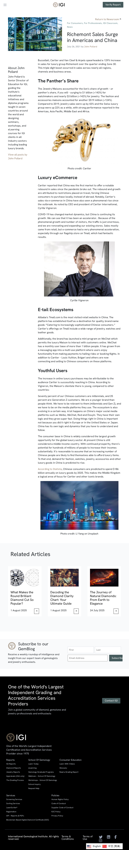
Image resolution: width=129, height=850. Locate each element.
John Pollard (90, 46)
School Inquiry (34, 784)
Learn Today (33, 764)
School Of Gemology (39, 759)
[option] (111, 846)
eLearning (32, 768)
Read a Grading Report (68, 772)
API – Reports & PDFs (15, 815)
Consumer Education (70, 759)
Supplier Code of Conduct (62, 807)
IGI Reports (11, 764)
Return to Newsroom (107, 19)
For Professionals (93, 23)
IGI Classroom (110, 23)
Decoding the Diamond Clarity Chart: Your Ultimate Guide (61, 598)
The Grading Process (15, 780)
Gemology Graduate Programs (41, 772)
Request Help (33, 788)
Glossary (63, 768)
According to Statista (50, 469)
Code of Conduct (58, 803)
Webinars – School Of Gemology (41, 776)
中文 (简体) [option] (114, 846)
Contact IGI (111, 700)
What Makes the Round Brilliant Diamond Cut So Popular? (22, 598)
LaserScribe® (11, 807)
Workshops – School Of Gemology (42, 780)
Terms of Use (88, 838)
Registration (11, 811)
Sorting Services (13, 803)
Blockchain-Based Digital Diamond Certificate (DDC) (27, 820)
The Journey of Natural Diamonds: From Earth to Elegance (103, 598)
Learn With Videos (67, 764)
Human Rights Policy (60, 799)
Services (10, 795)
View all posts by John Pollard (17, 156)
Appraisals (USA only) (15, 776)
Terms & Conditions (68, 838)
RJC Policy (55, 811)
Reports (10, 759)
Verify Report (113, 4)
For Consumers (75, 23)
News (70, 27)
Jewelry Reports (13, 772)
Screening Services (14, 799)
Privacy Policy (57, 815)
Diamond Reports (13, 768)
